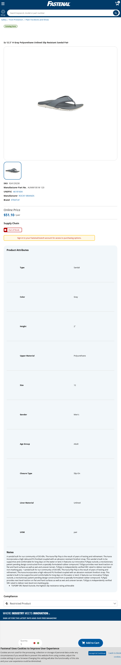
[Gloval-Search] (116, 13)
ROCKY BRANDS (26, 195)
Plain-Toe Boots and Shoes (37, 19)
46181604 (18, 191)
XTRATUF (15, 199)
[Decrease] (34, 642)
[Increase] (38, 642)
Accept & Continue (97, 653)
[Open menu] (2, 4)
